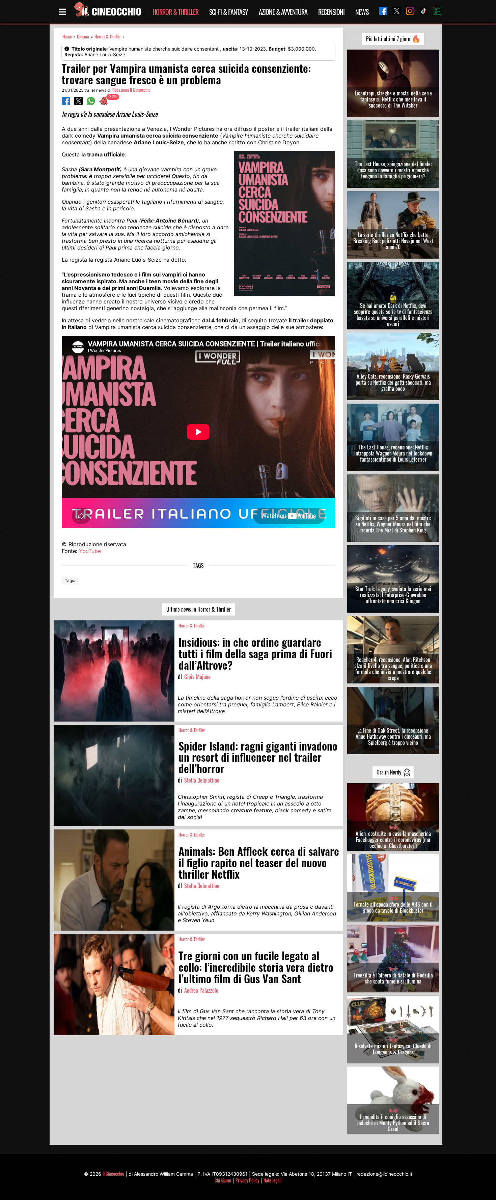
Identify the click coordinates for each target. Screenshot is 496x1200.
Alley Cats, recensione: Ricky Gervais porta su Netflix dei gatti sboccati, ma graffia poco (393, 382)
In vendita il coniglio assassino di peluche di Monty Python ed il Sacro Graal (393, 1123)
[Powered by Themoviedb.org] (434, 12)
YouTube (90, 551)
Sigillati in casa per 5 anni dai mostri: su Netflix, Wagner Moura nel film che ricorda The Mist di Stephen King (393, 524)
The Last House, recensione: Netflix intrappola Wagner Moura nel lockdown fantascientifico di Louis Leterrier (393, 453)
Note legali (272, 1180)
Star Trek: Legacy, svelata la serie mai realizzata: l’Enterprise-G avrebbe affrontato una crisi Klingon (393, 595)
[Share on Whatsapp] (91, 103)
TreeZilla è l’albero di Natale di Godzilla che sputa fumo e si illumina (393, 978)
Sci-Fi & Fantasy (228, 12)
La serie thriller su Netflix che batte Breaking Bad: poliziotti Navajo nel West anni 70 (393, 241)
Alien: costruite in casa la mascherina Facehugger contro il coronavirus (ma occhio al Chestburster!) (393, 839)
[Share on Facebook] (66, 103)
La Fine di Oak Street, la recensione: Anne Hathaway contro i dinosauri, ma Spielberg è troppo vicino (393, 736)
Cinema (83, 36)
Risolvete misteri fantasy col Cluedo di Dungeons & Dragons (393, 1049)
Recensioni (331, 12)
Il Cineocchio (113, 1173)
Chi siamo (223, 1180)
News (361, 12)
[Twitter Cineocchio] (394, 12)
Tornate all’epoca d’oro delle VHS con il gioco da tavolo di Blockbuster (393, 907)
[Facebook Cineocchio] (380, 12)
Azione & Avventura (283, 12)
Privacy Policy (247, 1180)
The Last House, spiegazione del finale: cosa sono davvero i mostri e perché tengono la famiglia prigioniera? (393, 170)
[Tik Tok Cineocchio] (421, 12)
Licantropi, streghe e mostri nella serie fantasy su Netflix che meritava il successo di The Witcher (393, 99)
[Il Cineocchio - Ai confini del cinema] (107, 12)
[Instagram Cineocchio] (407, 12)
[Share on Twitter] (78, 103)
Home (67, 36)
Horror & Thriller (175, 12)
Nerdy (393, 827)
